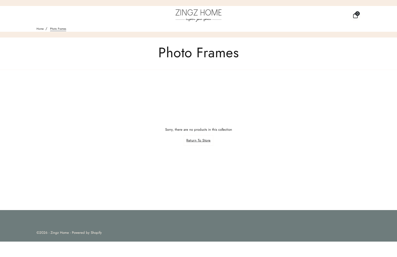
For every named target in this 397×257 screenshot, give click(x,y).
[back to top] (386, 246)
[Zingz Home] (198, 15)
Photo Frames (58, 29)
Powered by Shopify (87, 232)
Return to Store (198, 140)
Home (40, 29)
